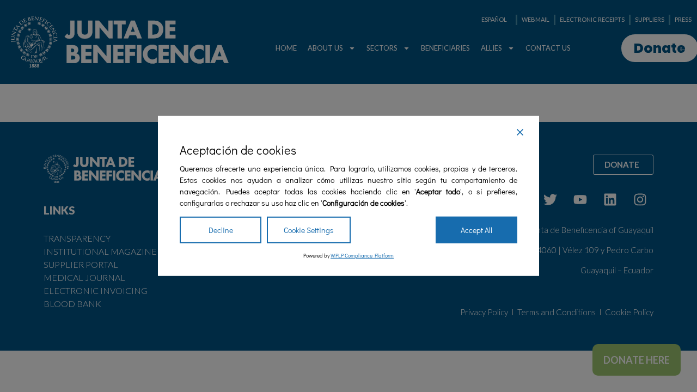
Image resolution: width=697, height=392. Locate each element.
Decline (221, 230)
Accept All (476, 230)
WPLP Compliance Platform (362, 255)
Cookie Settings (309, 230)
